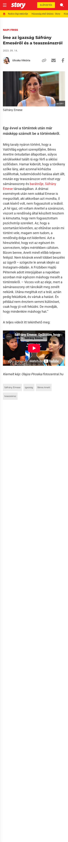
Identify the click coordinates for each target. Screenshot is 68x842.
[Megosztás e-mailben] (52, 60)
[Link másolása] (42, 60)
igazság (29, 387)
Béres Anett (43, 387)
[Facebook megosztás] (61, 60)
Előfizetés (46, 5)
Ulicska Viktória (21, 60)
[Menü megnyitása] (5, 5)
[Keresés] (62, 5)
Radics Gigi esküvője (18, 14)
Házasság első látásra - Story (46, 14)
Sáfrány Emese (12, 387)
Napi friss (10, 29)
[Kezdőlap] (18, 5)
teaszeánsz (10, 396)
